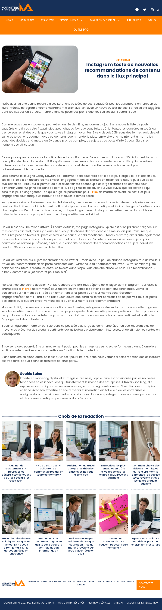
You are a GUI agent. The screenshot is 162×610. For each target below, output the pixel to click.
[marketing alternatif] (17, 10)
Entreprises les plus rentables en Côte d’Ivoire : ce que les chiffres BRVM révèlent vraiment (113, 472)
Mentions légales (99, 602)
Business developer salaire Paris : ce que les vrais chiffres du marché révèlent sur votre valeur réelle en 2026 (81, 546)
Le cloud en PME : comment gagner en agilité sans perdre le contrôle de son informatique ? (48, 544)
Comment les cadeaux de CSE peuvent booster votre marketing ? (113, 543)
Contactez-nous (146, 584)
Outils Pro (81, 30)
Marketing (26, 20)
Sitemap (119, 602)
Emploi (151, 20)
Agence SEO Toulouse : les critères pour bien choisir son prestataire (145, 541)
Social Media (69, 20)
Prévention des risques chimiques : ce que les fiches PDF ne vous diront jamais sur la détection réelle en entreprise (16, 546)
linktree (26, 289)
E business (134, 20)
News (9, 20)
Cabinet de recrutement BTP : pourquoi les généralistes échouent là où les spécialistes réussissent (16, 473)
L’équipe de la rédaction (143, 602)
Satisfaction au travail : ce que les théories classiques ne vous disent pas (81, 470)
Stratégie (47, 20)
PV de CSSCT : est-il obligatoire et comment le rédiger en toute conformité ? (48, 470)
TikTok (94, 192)
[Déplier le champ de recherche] (157, 10)
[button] (82, 20)
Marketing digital (102, 20)
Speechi (81, 584)
